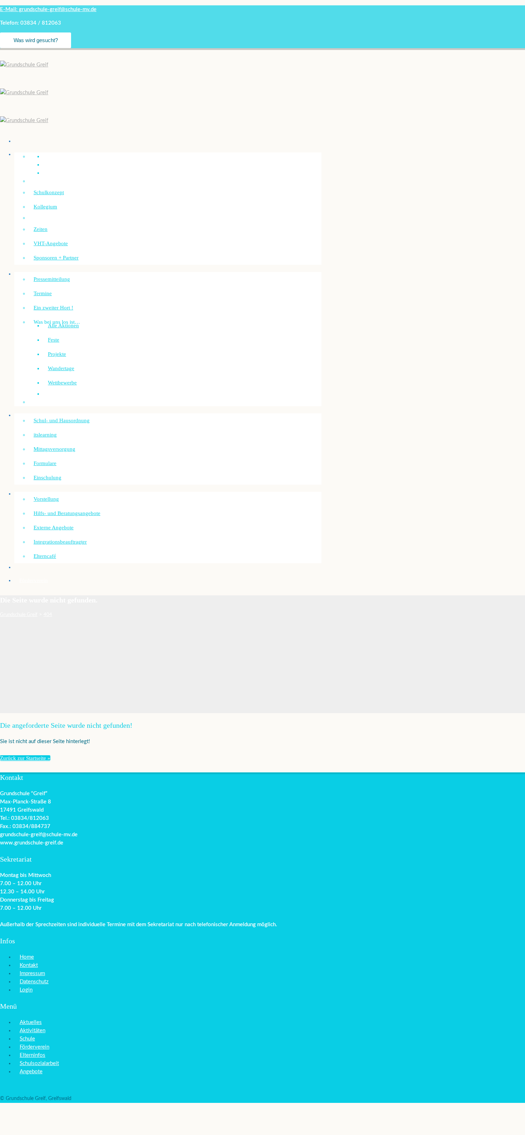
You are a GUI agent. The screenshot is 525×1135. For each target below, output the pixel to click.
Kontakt (29, 965)
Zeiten (41, 229)
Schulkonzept (49, 192)
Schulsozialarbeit (38, 493)
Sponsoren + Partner (56, 258)
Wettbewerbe (62, 382)
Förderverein (33, 580)
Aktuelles (31, 1022)
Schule (27, 1038)
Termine (43, 293)
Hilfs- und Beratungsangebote (67, 513)
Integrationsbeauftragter (60, 542)
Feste (53, 340)
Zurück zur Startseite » (25, 758)
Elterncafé (45, 556)
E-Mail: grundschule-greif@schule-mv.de (48, 9)
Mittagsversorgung (54, 449)
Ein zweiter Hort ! (53, 308)
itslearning (45, 435)
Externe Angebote (54, 527)
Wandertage (61, 368)
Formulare (45, 463)
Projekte (57, 354)
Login (26, 990)
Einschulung (47, 477)
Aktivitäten (32, 1030)
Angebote (31, 1071)
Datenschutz (34, 981)
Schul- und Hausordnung (62, 420)
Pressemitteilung (52, 279)
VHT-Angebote (51, 243)
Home (27, 957)
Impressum (32, 973)
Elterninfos (32, 1055)
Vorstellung (46, 499)
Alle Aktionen (63, 325)
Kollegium (45, 207)
